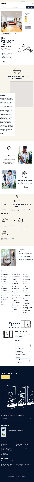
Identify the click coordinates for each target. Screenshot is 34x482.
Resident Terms (24, 476)
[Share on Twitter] (30, 10)
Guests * (26, 16)
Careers (26, 444)
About (26, 443)
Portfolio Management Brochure (6, 448)
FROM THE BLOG (4, 425)
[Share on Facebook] (29, 10)
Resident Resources (19, 445)
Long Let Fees (3, 455)
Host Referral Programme (5, 445)
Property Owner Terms (18, 476)
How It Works (3, 443)
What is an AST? (18, 340)
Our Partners (3, 453)
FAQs (26, 448)
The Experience (19, 443)
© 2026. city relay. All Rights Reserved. (17, 479)
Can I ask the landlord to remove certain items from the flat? (20, 356)
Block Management (4, 454)
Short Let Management (5, 449)
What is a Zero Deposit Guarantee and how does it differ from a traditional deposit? (19, 350)
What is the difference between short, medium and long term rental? (20, 335)
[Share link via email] (32, 10)
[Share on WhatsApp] (31, 10)
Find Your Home (19, 444)
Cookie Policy (13, 476)
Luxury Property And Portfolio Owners (7, 450)
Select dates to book (28, 27)
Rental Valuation (4, 444)
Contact (26, 445)
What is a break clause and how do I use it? (19, 345)
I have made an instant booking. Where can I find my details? (19, 361)
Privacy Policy (9, 476)
